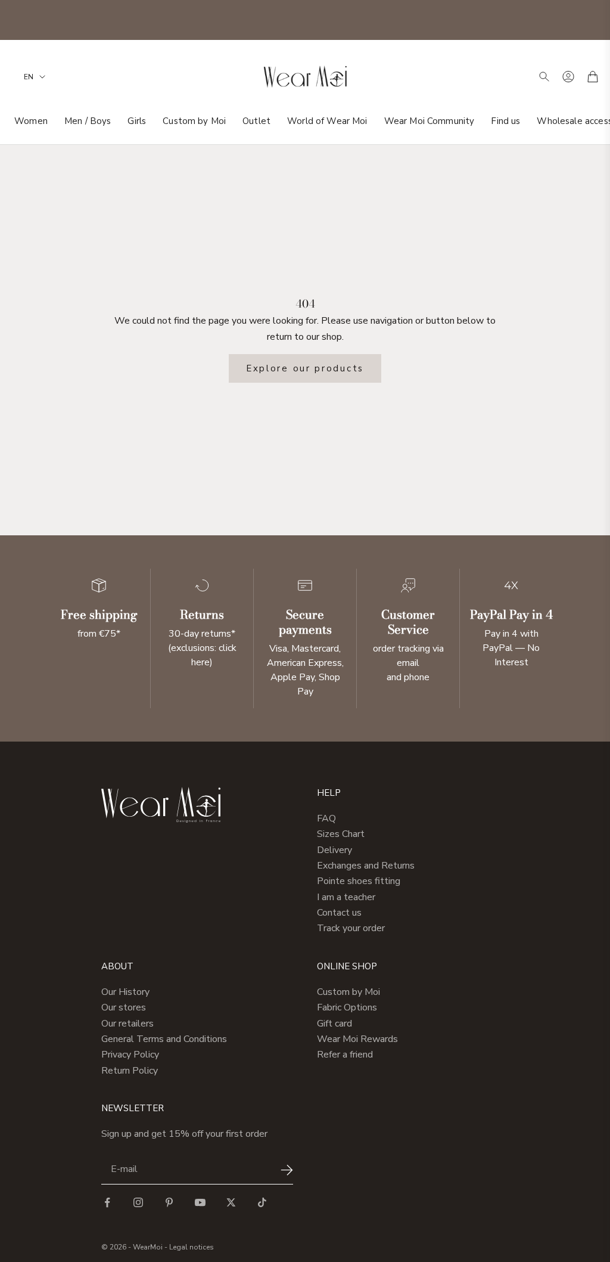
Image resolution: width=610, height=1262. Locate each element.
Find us (505, 121)
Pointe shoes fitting (358, 881)
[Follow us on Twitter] (231, 1202)
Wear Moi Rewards (357, 1039)
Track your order (351, 928)
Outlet (256, 121)
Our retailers (127, 1023)
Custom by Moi (194, 121)
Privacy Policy (130, 1054)
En (28, 77)
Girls (136, 121)
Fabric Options (347, 1007)
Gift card (334, 1023)
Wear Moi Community (429, 121)
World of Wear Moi (327, 121)
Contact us (339, 912)
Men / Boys (87, 121)
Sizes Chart (341, 834)
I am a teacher (346, 897)
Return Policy (129, 1070)
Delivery (334, 850)
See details (379, 20)
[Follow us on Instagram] (138, 1202)
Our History (125, 992)
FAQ (326, 818)
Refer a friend (345, 1054)
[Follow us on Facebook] (107, 1202)
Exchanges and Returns (366, 865)
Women (31, 121)
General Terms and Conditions (164, 1039)
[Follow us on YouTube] (200, 1202)
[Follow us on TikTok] (262, 1202)
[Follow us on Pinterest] (169, 1202)
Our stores (123, 1007)
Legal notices (191, 1247)
